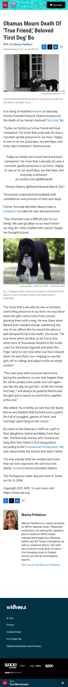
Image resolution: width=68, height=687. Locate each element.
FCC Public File (14, 639)
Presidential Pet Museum (41, 447)
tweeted (18, 468)
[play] (5, 683)
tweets (36, 111)
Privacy (10, 625)
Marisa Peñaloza (23, 44)
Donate (57, 4)
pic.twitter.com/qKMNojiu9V (34, 179)
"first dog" (52, 120)
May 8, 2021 (57, 186)
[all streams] (63, 683)
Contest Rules (14, 632)
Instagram (10, 211)
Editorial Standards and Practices (24, 646)
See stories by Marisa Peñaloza (40, 565)
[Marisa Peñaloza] (10, 520)
